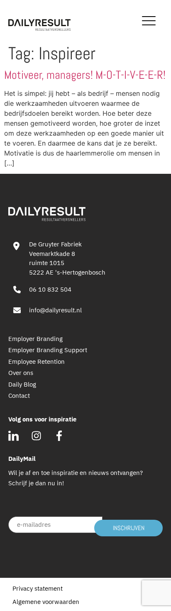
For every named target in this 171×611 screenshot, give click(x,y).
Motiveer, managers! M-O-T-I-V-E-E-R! (85, 75)
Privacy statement (37, 588)
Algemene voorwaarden (45, 602)
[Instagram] (36, 436)
